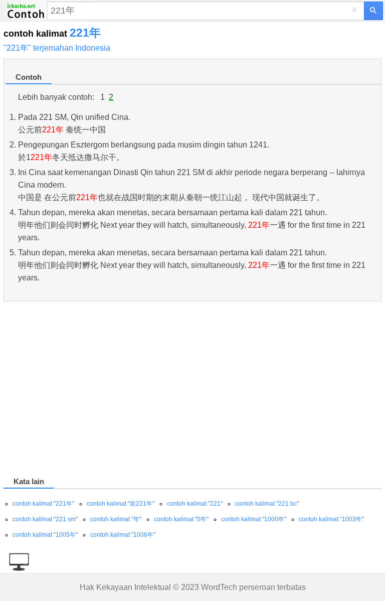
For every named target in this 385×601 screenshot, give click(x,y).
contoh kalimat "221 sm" (45, 519)
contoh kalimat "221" (195, 503)
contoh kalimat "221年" (43, 503)
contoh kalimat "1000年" (253, 519)
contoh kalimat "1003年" (331, 519)
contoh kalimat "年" (115, 519)
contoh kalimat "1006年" (122, 534)
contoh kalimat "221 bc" (267, 503)
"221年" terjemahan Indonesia (57, 48)
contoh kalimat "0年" (181, 519)
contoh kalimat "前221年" (120, 503)
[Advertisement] (192, 391)
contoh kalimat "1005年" (45, 534)
